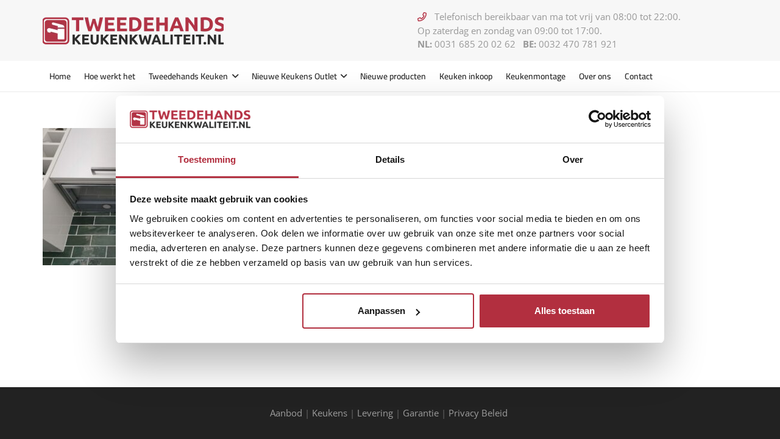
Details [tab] (390, 159)
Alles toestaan (564, 310)
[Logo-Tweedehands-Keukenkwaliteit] (133, 31)
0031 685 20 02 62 (475, 44)
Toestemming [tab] (207, 159)
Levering (375, 413)
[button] (233, 76)
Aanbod (286, 413)
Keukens (329, 413)
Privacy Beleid (479, 413)
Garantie (421, 413)
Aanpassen (381, 310)
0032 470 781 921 (578, 44)
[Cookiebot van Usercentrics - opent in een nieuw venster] (597, 119)
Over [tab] (572, 159)
